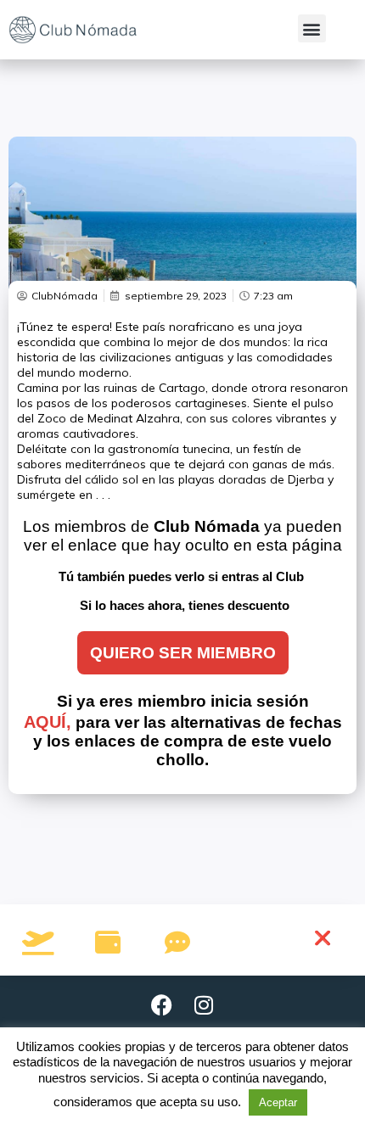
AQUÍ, (47, 722)
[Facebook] (161, 1005)
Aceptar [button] (278, 1102)
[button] (312, 28)
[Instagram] (203, 1005)
